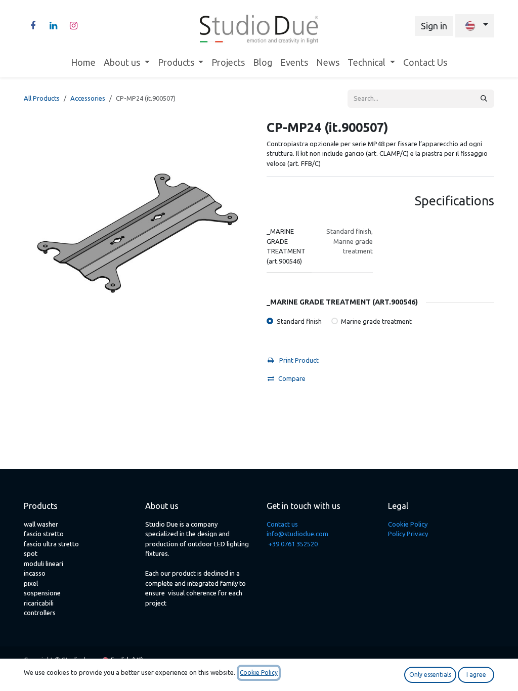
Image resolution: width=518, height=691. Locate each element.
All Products (42, 98)
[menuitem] (83, 62)
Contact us (282, 524)
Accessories (87, 98)
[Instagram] (73, 26)
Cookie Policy (407, 524)
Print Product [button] (298, 360)
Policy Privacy (408, 533)
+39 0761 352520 (293, 543)
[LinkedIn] (53, 26)
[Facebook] (33, 26)
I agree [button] (476, 674)
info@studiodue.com (297, 533)
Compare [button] (292, 378)
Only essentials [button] (430, 674)
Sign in (434, 26)
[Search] (483, 99)
